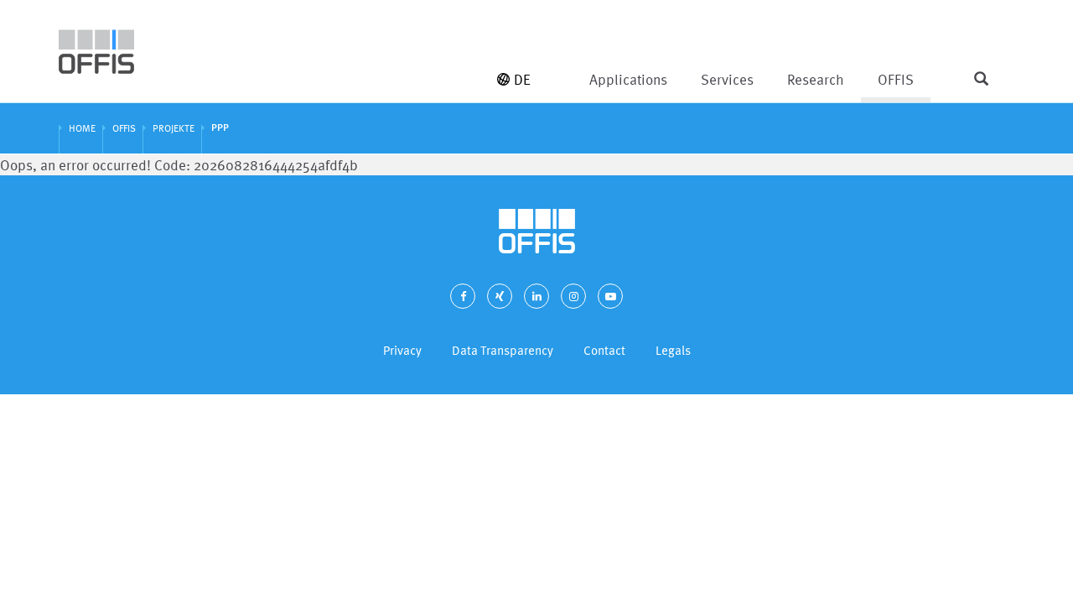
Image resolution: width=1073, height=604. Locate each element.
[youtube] (610, 296)
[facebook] (462, 296)
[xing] (499, 296)
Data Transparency (502, 350)
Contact (604, 350)
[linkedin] (536, 296)
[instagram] (573, 296)
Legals (673, 350)
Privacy (402, 350)
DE (522, 79)
